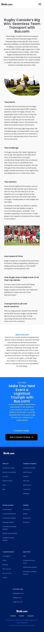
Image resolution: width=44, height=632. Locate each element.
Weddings (26, 493)
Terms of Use (19, 620)
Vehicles (26, 505)
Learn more (27, 552)
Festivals (26, 476)
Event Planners (27, 472)
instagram (30, 616)
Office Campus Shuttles (10, 533)
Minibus (25, 514)
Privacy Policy (9, 620)
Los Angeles (6, 556)
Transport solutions (29, 463)
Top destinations (8, 552)
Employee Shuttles (8, 522)
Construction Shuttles (9, 518)
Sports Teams (27, 485)
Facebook (13, 616)
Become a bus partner (9, 472)
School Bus (26, 522)
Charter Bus (26, 509)
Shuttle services (8, 505)
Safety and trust (7, 481)
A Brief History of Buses (30, 567)
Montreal (5, 565)
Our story (5, 476)
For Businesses (7, 509)
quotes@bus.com (18, 593)
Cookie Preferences (22, 623)
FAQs (24, 556)
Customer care (18, 589)
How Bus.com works (8, 468)
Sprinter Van (26, 518)
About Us (6, 463)
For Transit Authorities (9, 514)
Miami (4, 560)
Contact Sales (21, 430)
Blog (4, 489)
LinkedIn (21, 616)
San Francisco (7, 573)
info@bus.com (17, 597)
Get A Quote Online (21, 437)
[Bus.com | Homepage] (9, 453)
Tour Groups (26, 489)
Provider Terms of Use (30, 620)
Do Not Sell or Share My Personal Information (21, 625)
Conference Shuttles (29, 468)
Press (4, 485)
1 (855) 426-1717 (17, 602)
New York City (7, 569)
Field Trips (26, 481)
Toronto (5, 577)
